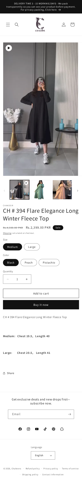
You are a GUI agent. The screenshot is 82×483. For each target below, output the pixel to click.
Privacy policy (50, 468)
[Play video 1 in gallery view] (19, 189)
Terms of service (70, 468)
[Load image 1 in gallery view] (41, 189)
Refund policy (33, 468)
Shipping (7, 233)
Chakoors (16, 468)
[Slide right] (77, 190)
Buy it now (41, 305)
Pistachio (49, 262)
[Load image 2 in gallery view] (62, 189)
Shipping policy (30, 474)
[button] (8, 24)
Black (11, 262)
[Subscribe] (69, 414)
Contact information (53, 474)
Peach (29, 262)
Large (32, 247)
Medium (12, 247)
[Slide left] (4, 190)
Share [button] (10, 373)
